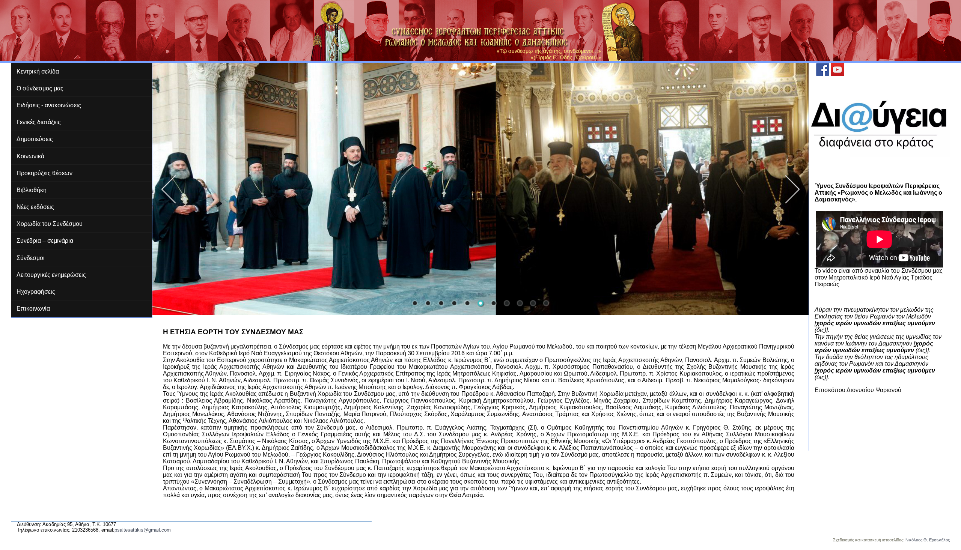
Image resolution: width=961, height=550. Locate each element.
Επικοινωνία (33, 308)
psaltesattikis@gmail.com (142, 530)
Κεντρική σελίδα (38, 71)
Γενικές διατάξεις (39, 122)
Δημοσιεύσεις (35, 139)
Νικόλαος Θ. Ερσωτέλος (927, 540)
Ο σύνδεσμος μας (40, 88)
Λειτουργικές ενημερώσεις (51, 275)
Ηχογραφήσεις (36, 292)
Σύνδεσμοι (31, 258)
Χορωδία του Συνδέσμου (50, 224)
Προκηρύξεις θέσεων (44, 173)
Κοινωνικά (30, 156)
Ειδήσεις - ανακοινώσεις (49, 105)
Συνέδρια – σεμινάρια (45, 240)
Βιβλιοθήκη (32, 190)
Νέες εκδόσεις (35, 207)
